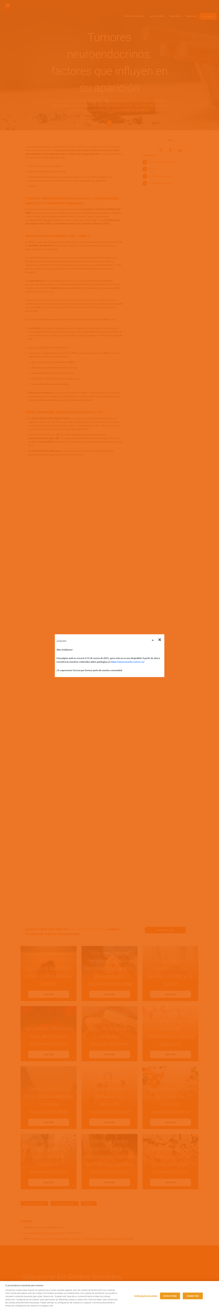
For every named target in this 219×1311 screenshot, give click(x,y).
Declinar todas (170, 1296)
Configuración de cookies (145, 1296)
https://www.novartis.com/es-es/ (127, 661)
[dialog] (109, 1296)
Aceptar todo (193, 1296)
